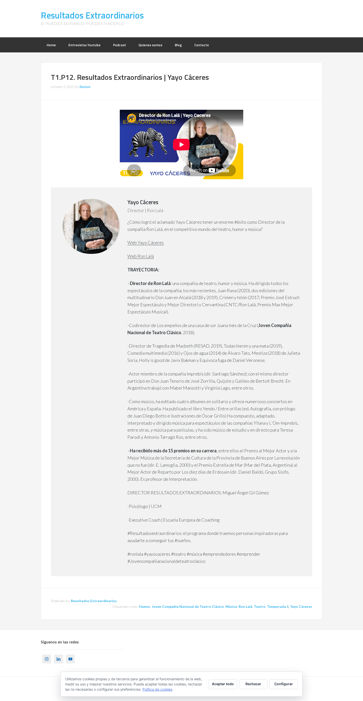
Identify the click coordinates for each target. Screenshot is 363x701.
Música (231, 606)
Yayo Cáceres (301, 606)
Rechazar (253, 684)
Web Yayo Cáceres (145, 242)
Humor (144, 606)
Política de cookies (157, 689)
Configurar (283, 684)
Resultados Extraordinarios (92, 15)
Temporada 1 (278, 606)
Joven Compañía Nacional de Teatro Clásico (188, 606)
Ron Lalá (245, 606)
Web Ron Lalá (140, 256)
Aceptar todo (223, 684)
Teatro (259, 606)
